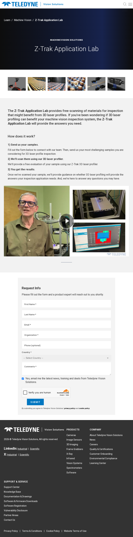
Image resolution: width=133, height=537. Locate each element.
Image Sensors (74, 439)
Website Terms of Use (75, 531)
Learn (7, 20)
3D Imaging (72, 444)
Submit (35, 402)
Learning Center (98, 463)
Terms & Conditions (32, 531)
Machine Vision (22, 20)
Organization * (31, 335)
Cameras (71, 435)
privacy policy (69, 408)
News (92, 439)
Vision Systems (74, 463)
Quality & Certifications (101, 449)
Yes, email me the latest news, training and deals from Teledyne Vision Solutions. (65, 380)
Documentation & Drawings (18, 496)
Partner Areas (11, 515)
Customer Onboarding (101, 454)
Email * (27, 324)
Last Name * (30, 314)
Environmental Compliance (103, 458)
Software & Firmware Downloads (21, 501)
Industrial (22, 449)
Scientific (34, 449)
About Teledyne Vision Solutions (106, 435)
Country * (26, 352)
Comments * (30, 366)
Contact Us (9, 520)
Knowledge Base (12, 491)
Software (71, 472)
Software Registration (15, 505)
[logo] (34, 4)
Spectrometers (74, 468)
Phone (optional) (32, 345)
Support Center (12, 487)
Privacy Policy (11, 531)
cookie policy (84, 408)
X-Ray (69, 454)
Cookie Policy (53, 531)
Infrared (70, 458)
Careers (94, 444)
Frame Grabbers (74, 449)
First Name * (30, 304)
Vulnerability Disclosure (16, 510)
